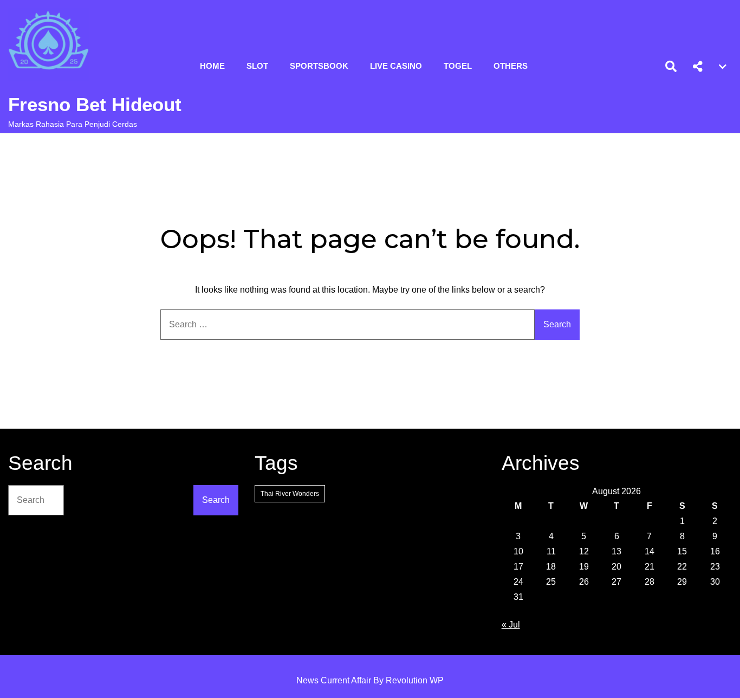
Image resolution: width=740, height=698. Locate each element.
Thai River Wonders (290, 493)
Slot (257, 65)
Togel (458, 65)
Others (511, 65)
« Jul (511, 624)
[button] (697, 66)
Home (212, 65)
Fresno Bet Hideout (94, 104)
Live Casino (396, 65)
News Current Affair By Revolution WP (370, 680)
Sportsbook (319, 65)
